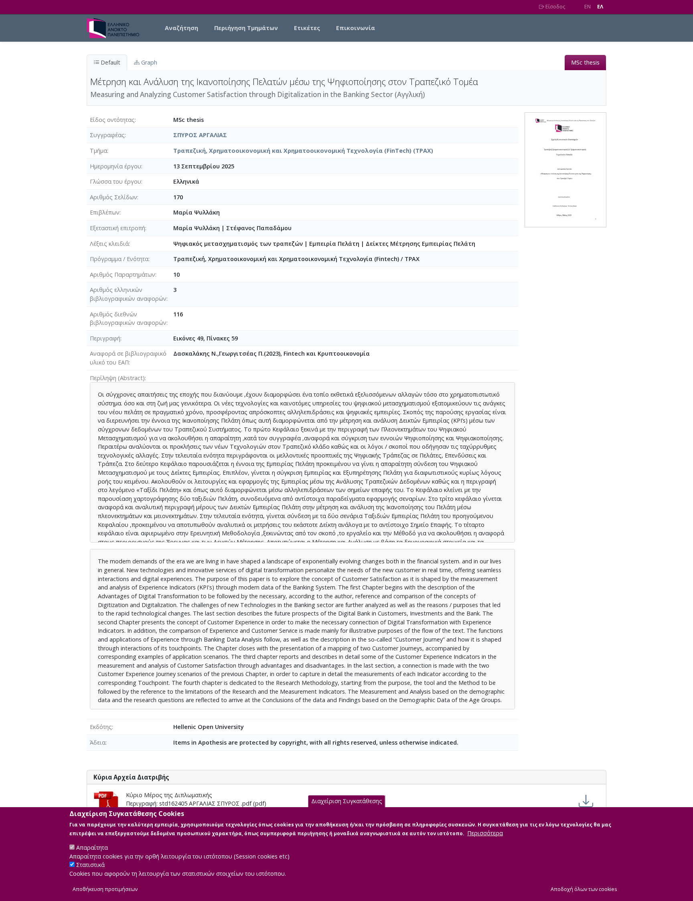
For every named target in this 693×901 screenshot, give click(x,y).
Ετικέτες (307, 28)
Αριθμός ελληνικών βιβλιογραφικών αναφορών (128, 294)
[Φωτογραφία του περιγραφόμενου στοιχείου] (565, 169)
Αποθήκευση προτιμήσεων (105, 889)
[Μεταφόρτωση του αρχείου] (586, 801)
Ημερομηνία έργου (115, 166)
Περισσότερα (485, 833)
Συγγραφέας (107, 135)
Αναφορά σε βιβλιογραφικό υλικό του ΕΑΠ (128, 358)
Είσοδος (554, 6)
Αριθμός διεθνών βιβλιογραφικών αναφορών (128, 318)
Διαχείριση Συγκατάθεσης (346, 801)
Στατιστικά (90, 865)
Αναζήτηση (181, 28)
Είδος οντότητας (112, 120)
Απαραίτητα (92, 847)
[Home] (116, 28)
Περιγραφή (105, 338)
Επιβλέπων (105, 212)
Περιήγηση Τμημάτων (246, 28)
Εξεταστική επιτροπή (117, 228)
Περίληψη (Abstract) (117, 378)
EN (587, 6)
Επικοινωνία (355, 28)
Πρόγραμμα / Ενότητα (119, 259)
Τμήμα (98, 150)
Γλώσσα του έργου (115, 181)
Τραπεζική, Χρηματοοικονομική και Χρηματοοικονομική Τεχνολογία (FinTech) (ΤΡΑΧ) (303, 150)
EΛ (600, 6)
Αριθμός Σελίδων (113, 197)
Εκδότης (101, 727)
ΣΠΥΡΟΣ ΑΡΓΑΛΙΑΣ (200, 135)
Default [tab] (109, 62)
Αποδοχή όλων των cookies (584, 889)
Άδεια (97, 742)
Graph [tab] (148, 62)
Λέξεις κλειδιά (109, 243)
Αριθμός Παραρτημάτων (122, 274)
